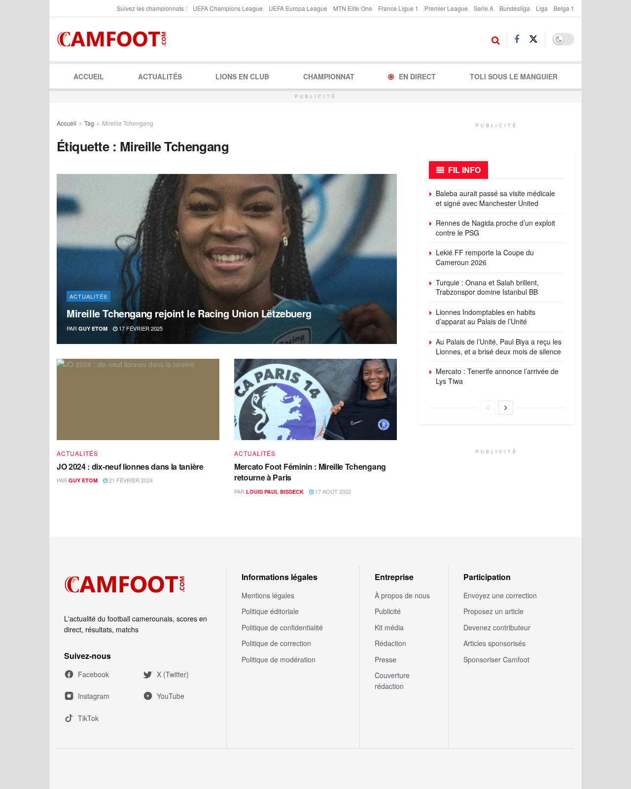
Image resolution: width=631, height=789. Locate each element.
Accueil (88, 76)
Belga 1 (564, 8)
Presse (385, 659)
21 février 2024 (130, 480)
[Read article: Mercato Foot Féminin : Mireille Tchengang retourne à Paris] (315, 399)
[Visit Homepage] (115, 39)
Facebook (93, 674)
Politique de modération (279, 659)
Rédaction (390, 643)
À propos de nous (402, 595)
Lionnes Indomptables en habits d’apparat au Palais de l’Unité (485, 317)
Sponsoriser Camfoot (496, 659)
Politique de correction (276, 643)
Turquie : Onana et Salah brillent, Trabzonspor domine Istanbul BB (487, 287)
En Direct (417, 76)
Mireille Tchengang (127, 123)
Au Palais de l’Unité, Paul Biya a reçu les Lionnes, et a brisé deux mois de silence (498, 346)
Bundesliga (514, 8)
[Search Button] (495, 39)
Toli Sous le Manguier (514, 76)
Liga (542, 8)
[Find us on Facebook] (516, 39)
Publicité (388, 611)
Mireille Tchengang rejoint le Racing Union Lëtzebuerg (189, 313)
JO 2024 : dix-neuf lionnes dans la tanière (130, 466)
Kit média (389, 627)
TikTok (88, 718)
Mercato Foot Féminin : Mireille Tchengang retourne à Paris (310, 472)
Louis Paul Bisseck (275, 491)
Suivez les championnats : (152, 8)
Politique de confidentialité (282, 627)
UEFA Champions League (228, 8)
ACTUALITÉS (160, 76)
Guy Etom (92, 328)
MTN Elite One (352, 8)
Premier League (446, 8)
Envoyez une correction (500, 595)
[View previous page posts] (488, 407)
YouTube (170, 696)
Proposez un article (493, 611)
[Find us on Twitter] (533, 39)
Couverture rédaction (392, 680)
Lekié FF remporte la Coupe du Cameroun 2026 (485, 257)
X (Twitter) (173, 674)
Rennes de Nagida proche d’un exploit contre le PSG (495, 228)
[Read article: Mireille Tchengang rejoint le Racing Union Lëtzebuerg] (227, 259)
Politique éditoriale (270, 611)
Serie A (483, 8)
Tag (89, 123)
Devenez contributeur (496, 627)
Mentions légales (268, 595)
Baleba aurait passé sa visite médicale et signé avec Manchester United (495, 198)
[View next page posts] (505, 407)
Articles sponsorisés (494, 643)
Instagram (93, 696)
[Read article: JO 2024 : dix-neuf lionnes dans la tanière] (138, 399)
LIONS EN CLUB (242, 76)
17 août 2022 (332, 491)
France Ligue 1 (398, 8)
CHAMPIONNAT (328, 76)
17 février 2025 (140, 328)
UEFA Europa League (298, 8)
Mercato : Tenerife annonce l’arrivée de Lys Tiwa (497, 376)
